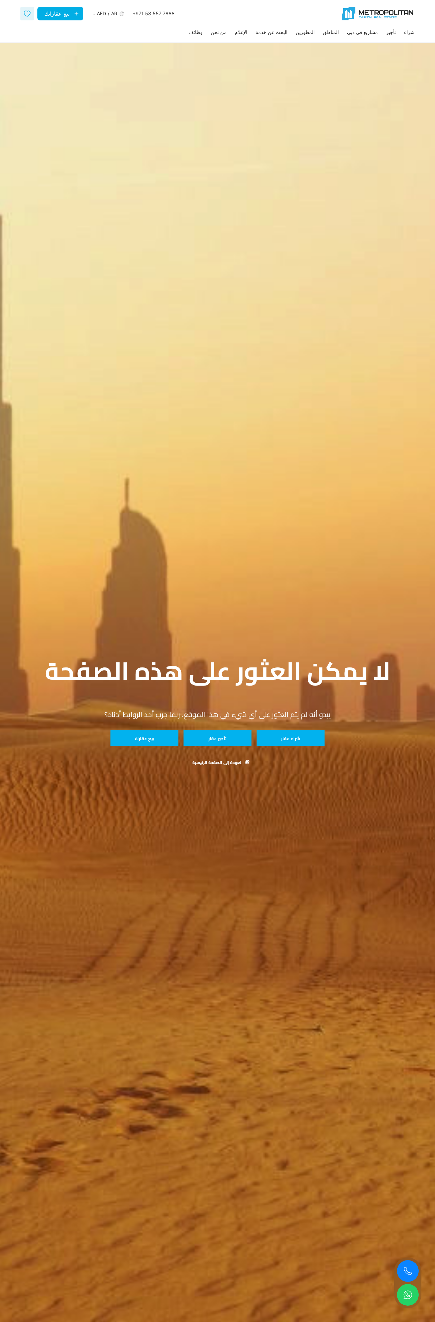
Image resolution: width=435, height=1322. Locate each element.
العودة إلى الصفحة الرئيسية (217, 763)
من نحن (219, 32)
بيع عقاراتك (57, 13)
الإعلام (241, 32)
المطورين (305, 32)
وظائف (196, 32)
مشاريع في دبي (362, 32)
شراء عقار (290, 738)
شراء (409, 32)
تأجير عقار (217, 738)
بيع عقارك (144, 738)
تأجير (391, 32)
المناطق (331, 32)
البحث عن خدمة (272, 32)
